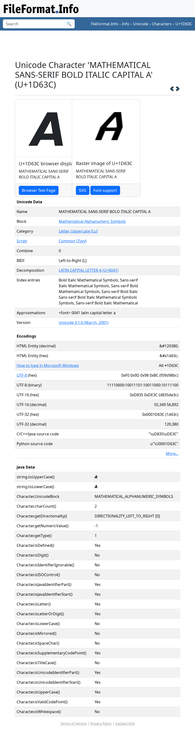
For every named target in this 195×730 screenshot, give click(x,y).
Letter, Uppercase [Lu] (78, 231)
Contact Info (125, 723)
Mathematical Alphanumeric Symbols (92, 221)
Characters (162, 23)
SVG (82, 190)
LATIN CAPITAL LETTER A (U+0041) (88, 270)
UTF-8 (22, 375)
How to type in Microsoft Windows (48, 365)
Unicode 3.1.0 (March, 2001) (83, 322)
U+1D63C (184, 23)
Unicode (140, 23)
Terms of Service (73, 723)
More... (172, 453)
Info (125, 23)
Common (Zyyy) (73, 241)
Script (22, 241)
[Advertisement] (101, 45)
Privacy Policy (101, 723)
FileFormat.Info (104, 23)
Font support (105, 190)
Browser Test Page (38, 190)
